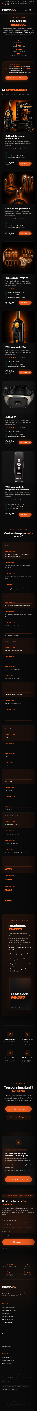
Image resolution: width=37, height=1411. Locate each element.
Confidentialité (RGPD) (8, 1378)
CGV (24, 1374)
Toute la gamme (7, 1322)
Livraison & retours (7, 1340)
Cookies (18, 1378)
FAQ (3, 1334)
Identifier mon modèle (8, 1337)
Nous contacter (6, 1363)
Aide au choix (6, 1313)
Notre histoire (6, 1357)
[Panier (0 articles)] (26, 10)
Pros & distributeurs (8, 1360)
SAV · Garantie (6, 1382)
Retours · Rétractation (28, 1378)
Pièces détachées (7, 1319)
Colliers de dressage (8, 1307)
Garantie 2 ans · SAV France (10, 1343)
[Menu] (30, 10)
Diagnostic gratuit (7, 1316)
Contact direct (6, 1346)
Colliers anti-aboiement (9, 1310)
